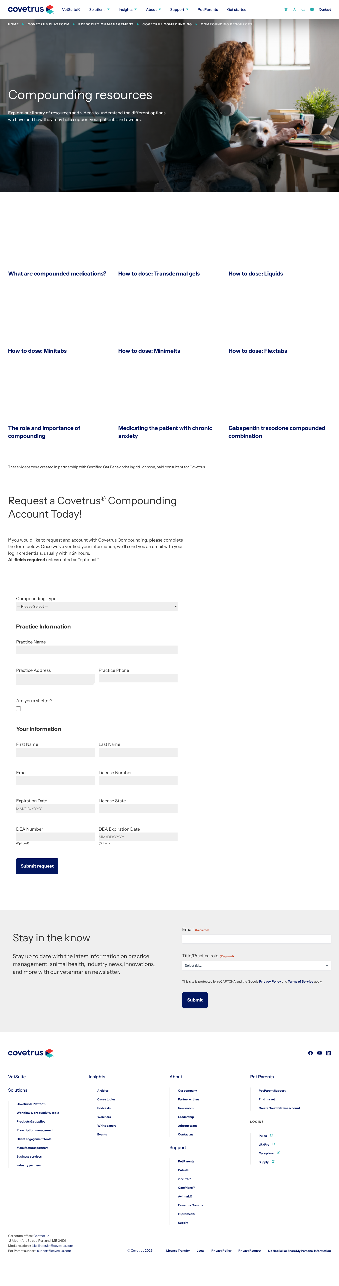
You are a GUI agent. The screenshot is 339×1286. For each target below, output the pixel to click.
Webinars (104, 1117)
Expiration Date (31, 800)
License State (112, 800)
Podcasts (104, 1108)
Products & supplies (31, 1121)
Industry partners (29, 1165)
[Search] (303, 9)
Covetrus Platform (49, 24)
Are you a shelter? (34, 700)
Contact (325, 9)
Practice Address (33, 670)
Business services (29, 1156)
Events (102, 1134)
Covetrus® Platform (31, 1104)
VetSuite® (71, 9)
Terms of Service (300, 981)
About (151, 9)
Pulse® (183, 1170)
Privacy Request (249, 1250)
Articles (103, 1090)
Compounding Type (36, 598)
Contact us (185, 1134)
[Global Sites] (312, 9)
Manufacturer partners (32, 1148)
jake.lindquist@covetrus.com (52, 1246)
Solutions (97, 9)
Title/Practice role (208, 955)
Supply (183, 1222)
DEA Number (29, 829)
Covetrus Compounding (167, 24)
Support (177, 9)
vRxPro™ (184, 1179)
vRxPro (264, 1144)
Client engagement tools (34, 1139)
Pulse (263, 1136)
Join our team (187, 1125)
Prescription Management (106, 24)
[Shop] (286, 9)
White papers (106, 1125)
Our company (187, 1090)
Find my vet (267, 1099)
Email (22, 772)
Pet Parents (208, 9)
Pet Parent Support (272, 1090)
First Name (27, 744)
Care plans (266, 1153)
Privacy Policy (270, 981)
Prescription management (35, 1130)
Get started (237, 9)
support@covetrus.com (54, 1251)
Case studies (106, 1099)
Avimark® (185, 1196)
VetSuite (17, 1076)
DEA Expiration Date (119, 829)
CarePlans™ (186, 1187)
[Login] (294, 9)
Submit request (37, 866)
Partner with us (188, 1099)
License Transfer (178, 1250)
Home (13, 24)
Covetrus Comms (190, 1205)
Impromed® (186, 1214)
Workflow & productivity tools (38, 1112)
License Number (115, 772)
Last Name (109, 744)
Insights (126, 9)
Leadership (186, 1117)
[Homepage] (31, 7)
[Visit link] (310, 1053)
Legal (201, 1250)
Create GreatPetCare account (279, 1108)
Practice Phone (114, 670)
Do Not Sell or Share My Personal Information (299, 1251)
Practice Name (31, 642)
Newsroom (185, 1108)
